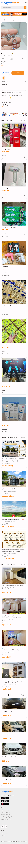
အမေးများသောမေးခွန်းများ (5, 814)
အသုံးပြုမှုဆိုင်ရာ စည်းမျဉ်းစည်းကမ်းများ (8, 817)
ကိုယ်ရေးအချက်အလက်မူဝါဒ (6, 819)
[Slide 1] (13, 48)
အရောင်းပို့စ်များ (11, 17)
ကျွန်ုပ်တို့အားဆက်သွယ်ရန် (6, 810)
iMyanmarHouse (5, 833)
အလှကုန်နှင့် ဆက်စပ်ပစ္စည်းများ (7, 20)
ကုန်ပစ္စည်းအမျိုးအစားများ (5, 812)
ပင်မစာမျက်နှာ (3, 17)
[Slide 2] (14, 48)
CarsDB (2, 835)
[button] (14, 107)
